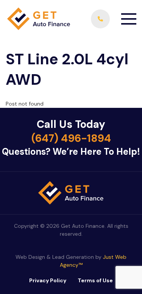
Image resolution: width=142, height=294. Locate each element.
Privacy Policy (47, 280)
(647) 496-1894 (71, 138)
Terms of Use (95, 280)
